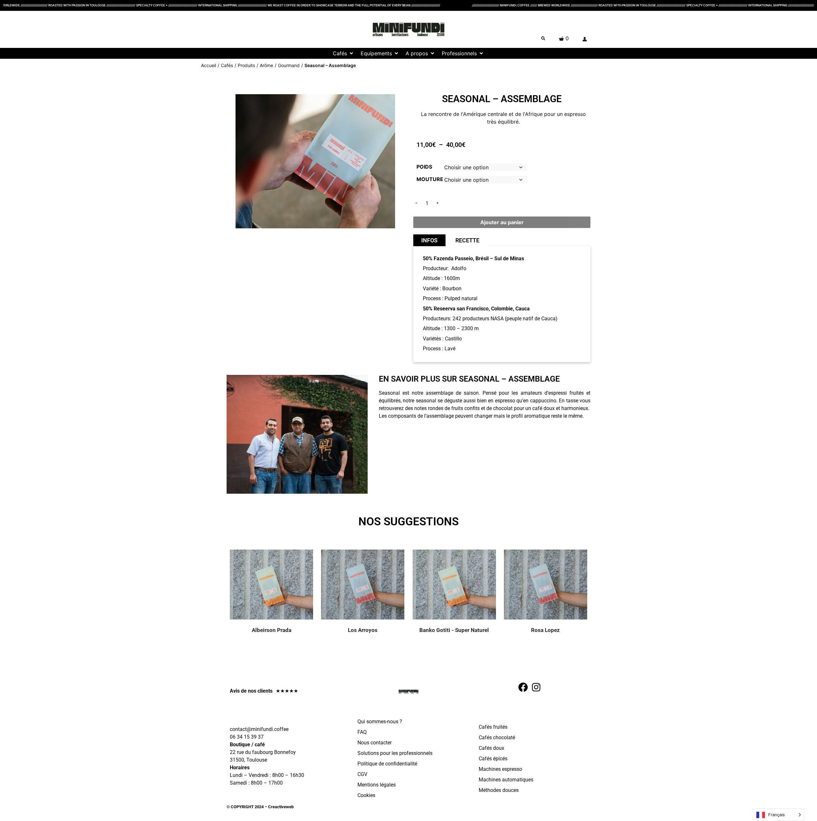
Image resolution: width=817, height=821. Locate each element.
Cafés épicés (493, 759)
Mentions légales (376, 785)
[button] (343, 53)
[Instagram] (536, 687)
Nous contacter (374, 743)
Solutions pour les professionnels (394, 753)
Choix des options (279, 591)
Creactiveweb (280, 806)
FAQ (362, 732)
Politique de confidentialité (387, 764)
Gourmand (289, 65)
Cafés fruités (493, 727)
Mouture (429, 179)
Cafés (227, 65)
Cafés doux (491, 748)
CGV (362, 774)
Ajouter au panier (502, 222)
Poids (424, 166)
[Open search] (543, 38)
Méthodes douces (499, 790)
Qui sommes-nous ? (379, 721)
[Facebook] (523, 687)
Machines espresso (500, 769)
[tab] (429, 240)
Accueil (208, 65)
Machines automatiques (506, 780)
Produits (246, 65)
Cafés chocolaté (497, 737)
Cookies (366, 795)
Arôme (266, 65)
